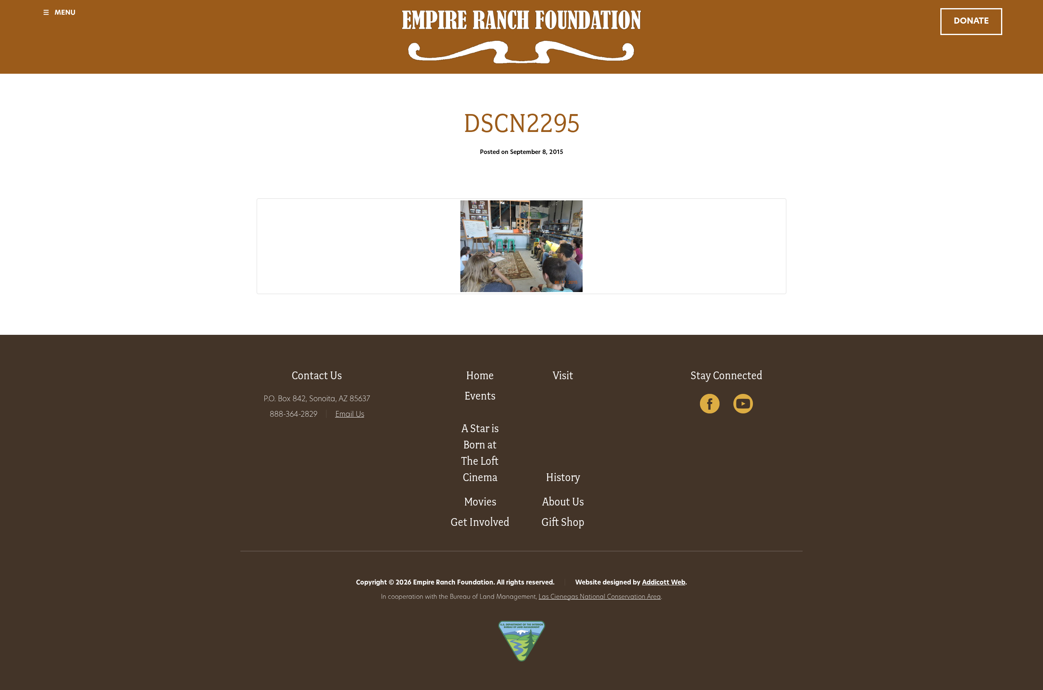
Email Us (349, 415)
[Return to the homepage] (521, 37)
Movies (480, 501)
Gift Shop (562, 522)
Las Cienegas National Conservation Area (600, 597)
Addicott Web (663, 583)
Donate (971, 22)
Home (480, 375)
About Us (563, 501)
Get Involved (480, 522)
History (563, 477)
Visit (563, 375)
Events (479, 395)
